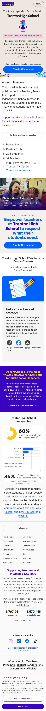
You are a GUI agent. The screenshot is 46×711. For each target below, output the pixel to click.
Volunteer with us (10, 558)
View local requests (18, 170)
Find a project (8, 537)
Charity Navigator (32, 602)
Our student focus (30, 541)
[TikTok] (35, 641)
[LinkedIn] (18, 641)
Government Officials (23, 668)
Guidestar (25, 605)
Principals (9, 665)
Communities (28, 550)
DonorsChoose (8, 4)
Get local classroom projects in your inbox (23, 649)
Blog (25, 554)
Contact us (27, 563)
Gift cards (7, 545)
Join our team (29, 545)
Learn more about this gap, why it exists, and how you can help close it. (23, 511)
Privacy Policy (16, 693)
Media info (27, 558)
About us (27, 537)
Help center (23, 528)
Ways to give (8, 563)
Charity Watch (16, 602)
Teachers (32, 661)
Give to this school (23, 69)
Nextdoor (36, 347)
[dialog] (23, 692)
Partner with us (9, 550)
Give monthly (8, 541)
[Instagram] (10, 641)
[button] (9, 346)
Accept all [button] (23, 706)
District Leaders (27, 665)
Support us (7, 554)
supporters (12, 613)
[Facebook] (27, 641)
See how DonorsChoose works (23, 405)
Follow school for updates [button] (24, 135)
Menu (38, 4)
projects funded (34, 613)
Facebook (18, 347)
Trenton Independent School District (23, 11)
